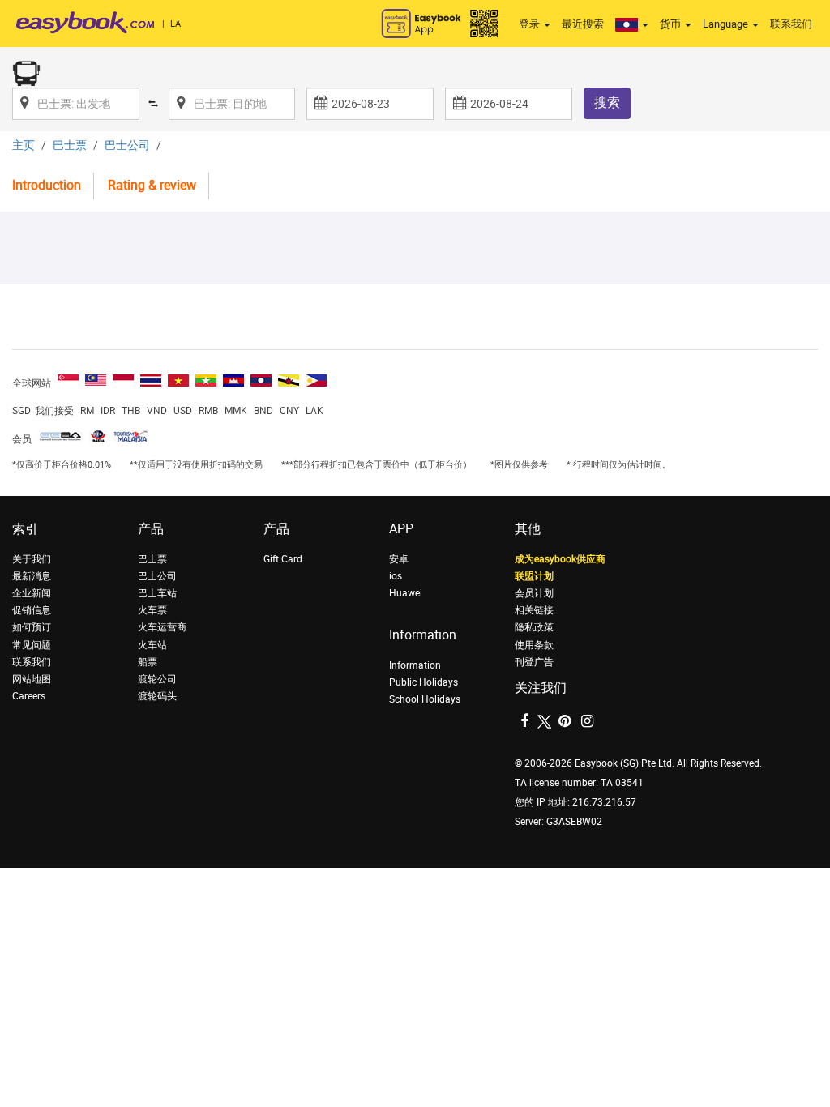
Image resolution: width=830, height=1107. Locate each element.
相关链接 (534, 610)
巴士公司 (127, 145)
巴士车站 (157, 593)
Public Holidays (423, 682)
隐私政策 (534, 627)
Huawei (405, 593)
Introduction (46, 185)
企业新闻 (31, 593)
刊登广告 (534, 662)
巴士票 (70, 145)
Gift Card (282, 559)
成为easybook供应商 (560, 559)
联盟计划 (534, 576)
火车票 (152, 610)
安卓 (399, 559)
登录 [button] (530, 24)
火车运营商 (162, 627)
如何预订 (31, 627)
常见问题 (31, 645)
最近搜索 (583, 24)
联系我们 (791, 24)
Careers (28, 696)
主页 (23, 145)
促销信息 (31, 610)
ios (395, 576)
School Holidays (424, 699)
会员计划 (534, 593)
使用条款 (534, 645)
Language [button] (727, 24)
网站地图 (31, 679)
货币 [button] (671, 24)
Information (415, 665)
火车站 (152, 645)
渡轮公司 (157, 679)
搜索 (607, 102)
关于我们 (31, 559)
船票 (147, 662)
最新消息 (31, 576)
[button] (632, 24)
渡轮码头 (157, 696)
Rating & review (152, 185)
